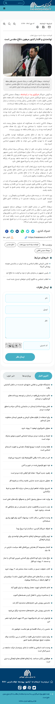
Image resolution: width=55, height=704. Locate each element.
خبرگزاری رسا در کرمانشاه (30, 94)
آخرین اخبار (43, 376)
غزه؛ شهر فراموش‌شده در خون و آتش (35, 465)
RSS (4, 682)
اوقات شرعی (12, 682)
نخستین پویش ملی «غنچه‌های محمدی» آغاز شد (31, 603)
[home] (27, 674)
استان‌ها (49, 23)
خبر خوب (11, 376)
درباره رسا (45, 682)
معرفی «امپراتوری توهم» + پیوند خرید (35, 428)
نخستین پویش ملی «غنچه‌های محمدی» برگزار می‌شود (29, 610)
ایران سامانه (23, 701)
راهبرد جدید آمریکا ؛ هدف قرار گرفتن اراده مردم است (30, 473)
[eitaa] (20, 687)
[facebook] (6, 231)
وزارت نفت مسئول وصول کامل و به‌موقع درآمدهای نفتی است (26, 499)
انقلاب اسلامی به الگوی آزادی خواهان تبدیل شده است (27, 279)
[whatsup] (22, 231)
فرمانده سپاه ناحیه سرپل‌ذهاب (28, 244)
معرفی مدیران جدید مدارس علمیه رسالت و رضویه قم (30, 480)
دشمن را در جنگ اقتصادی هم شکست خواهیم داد (31, 629)
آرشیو (28, 682)
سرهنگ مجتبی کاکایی (43, 250)
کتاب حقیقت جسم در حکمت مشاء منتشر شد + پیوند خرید (27, 569)
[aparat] (29, 687)
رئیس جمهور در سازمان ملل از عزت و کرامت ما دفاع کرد (27, 273)
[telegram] (32, 231)
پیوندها (21, 682)
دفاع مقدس (10, 244)
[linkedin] (17, 231)
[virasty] (24, 687)
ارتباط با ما (36, 682)
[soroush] (12, 231)
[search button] (6, 3)
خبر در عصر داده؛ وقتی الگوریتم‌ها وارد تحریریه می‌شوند (29, 457)
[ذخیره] (43, 27)
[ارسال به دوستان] (49, 27)
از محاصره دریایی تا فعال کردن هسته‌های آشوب (31, 595)
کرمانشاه (42, 23)
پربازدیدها (26, 376)
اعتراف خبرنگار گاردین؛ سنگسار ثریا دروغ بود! (33, 528)
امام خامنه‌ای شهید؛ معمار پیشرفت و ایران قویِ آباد (30, 587)
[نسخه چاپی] (37, 27)
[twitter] (27, 231)
